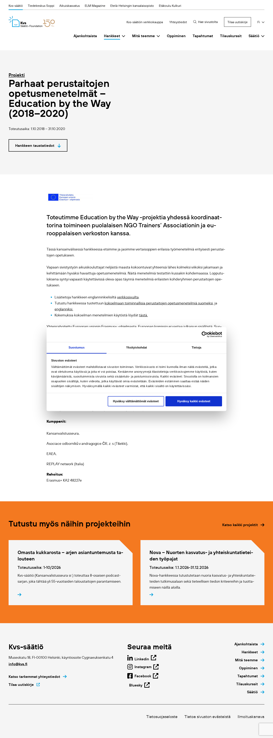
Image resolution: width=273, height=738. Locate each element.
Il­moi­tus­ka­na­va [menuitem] (251, 716)
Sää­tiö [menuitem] (254, 36)
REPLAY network (60, 464)
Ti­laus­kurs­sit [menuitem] (231, 36)
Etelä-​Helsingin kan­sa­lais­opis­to (132, 6)
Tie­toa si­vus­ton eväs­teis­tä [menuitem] (207, 716)
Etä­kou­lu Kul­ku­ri (170, 6)
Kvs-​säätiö (16, 6)
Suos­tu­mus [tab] (77, 347)
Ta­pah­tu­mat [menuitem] (203, 36)
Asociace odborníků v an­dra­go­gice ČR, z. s (80, 443)
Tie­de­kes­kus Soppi (41, 6)
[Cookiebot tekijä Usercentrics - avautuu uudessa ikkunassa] (204, 334)
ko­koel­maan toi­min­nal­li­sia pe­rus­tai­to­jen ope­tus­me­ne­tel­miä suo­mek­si (159, 303)
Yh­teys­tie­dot (178, 22)
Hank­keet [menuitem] (112, 36)
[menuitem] (249, 644)
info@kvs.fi (18, 664)
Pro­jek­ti (17, 74)
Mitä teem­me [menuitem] (143, 36)
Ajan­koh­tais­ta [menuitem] (85, 36)
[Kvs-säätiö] (32, 21)
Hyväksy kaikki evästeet (193, 401)
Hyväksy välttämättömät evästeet (136, 401)
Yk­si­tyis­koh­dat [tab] (136, 347)
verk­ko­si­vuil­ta (128, 297)
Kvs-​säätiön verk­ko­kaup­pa (145, 22)
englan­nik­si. (64, 309)
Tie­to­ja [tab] (196, 347)
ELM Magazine (95, 6)
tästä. (143, 315)
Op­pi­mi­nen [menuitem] (176, 36)
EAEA (51, 454)
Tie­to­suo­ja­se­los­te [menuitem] (161, 716)
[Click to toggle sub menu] (124, 36)
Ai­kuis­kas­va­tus (69, 6)
